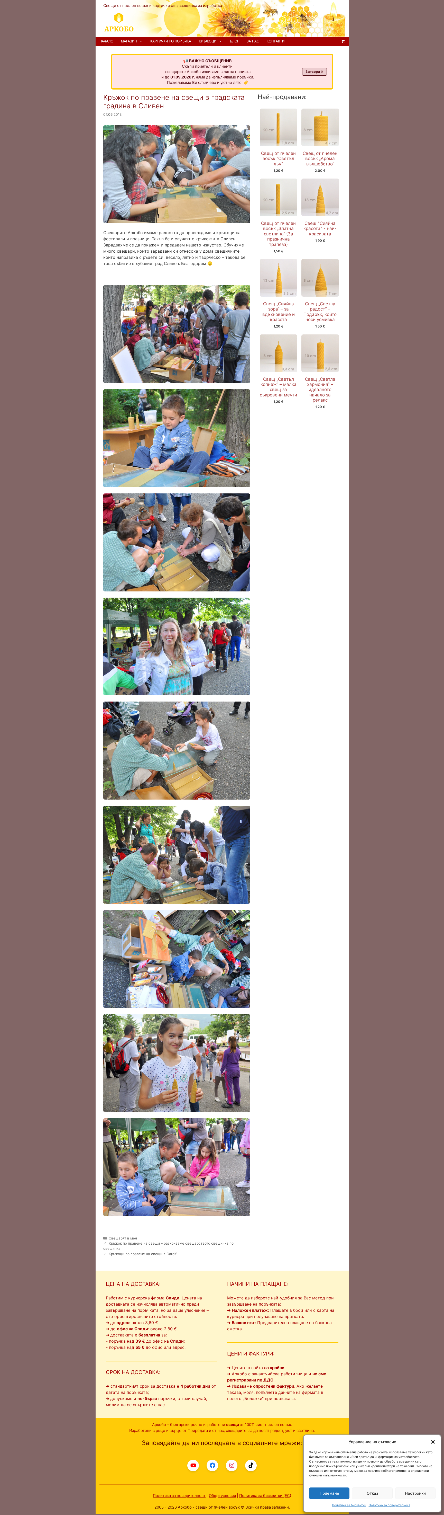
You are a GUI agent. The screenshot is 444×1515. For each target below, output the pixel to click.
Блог (234, 41)
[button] (433, 1442)
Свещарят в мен (123, 1238)
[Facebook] (212, 1465)
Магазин (129, 41)
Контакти (275, 41)
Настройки (415, 1493)
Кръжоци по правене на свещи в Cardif (143, 1254)
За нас (253, 41)
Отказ (372, 1493)
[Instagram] (231, 1465)
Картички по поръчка (170, 41)
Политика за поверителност (389, 1505)
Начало (106, 41)
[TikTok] (251, 1465)
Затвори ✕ (314, 71)
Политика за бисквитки (349, 1505)
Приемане (329, 1493)
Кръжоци (207, 41)
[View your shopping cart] (343, 41)
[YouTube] (193, 1465)
